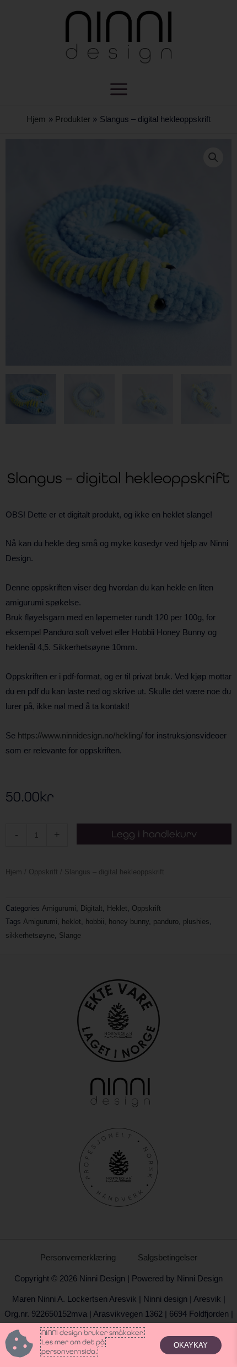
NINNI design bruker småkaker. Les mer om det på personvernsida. (92, 1341)
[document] (118, 683)
